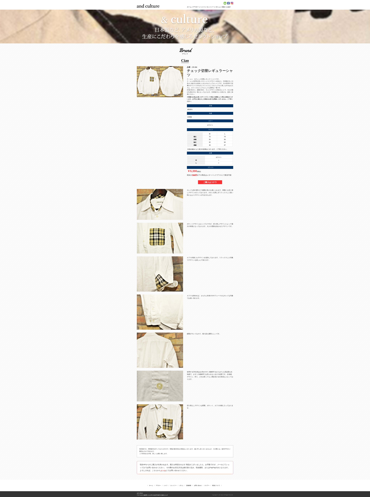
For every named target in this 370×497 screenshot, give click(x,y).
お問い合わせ (198, 485)
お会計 (228, 7)
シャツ (203, 7)
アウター (196, 7)
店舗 (223, 7)
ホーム (189, 7)
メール (163, 470)
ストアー (206, 485)
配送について (216, 485)
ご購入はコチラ (210, 182)
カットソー (210, 7)
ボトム (218, 7)
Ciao (185, 60)
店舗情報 (188, 485)
